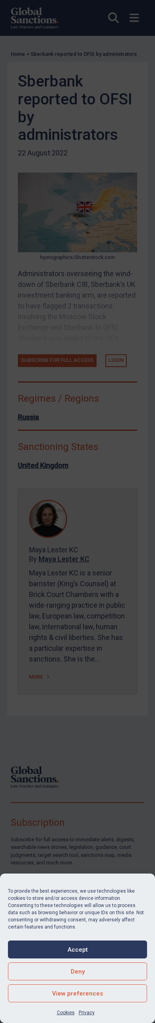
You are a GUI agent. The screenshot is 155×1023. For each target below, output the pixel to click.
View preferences (77, 993)
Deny (78, 971)
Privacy (87, 1012)
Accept (78, 949)
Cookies (66, 1012)
